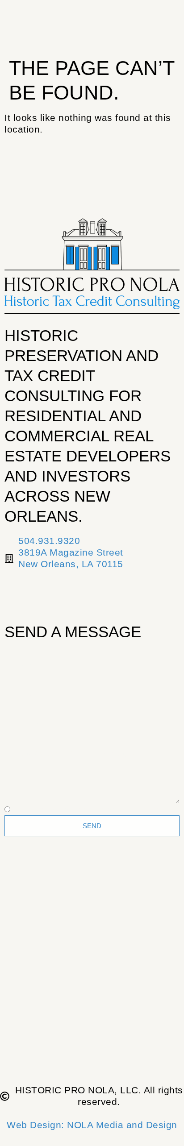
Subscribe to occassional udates (86, 810)
